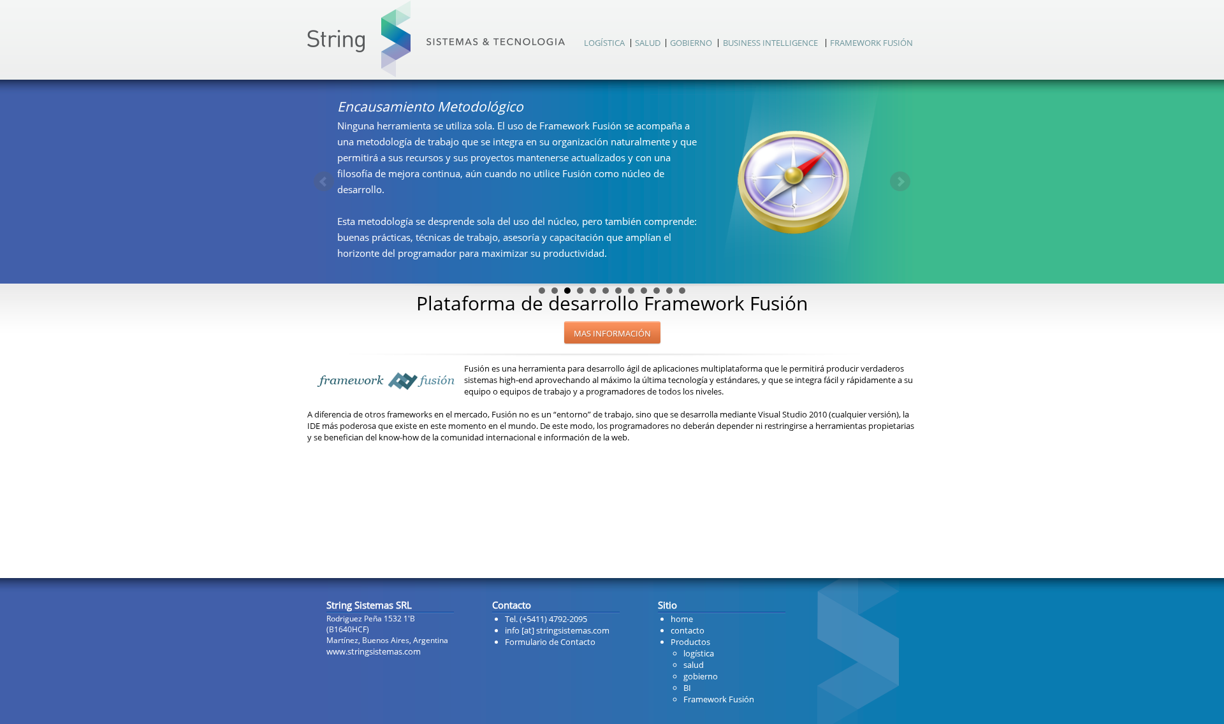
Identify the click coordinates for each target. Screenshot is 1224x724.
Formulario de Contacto (550, 642)
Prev (324, 181)
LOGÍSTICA (604, 42)
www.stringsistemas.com (373, 651)
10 (656, 290)
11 (669, 290)
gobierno (700, 676)
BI (687, 687)
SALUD (647, 42)
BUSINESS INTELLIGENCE (770, 42)
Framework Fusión (718, 699)
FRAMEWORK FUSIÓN (871, 42)
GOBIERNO (691, 42)
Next (900, 181)
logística (698, 653)
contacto (687, 630)
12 (682, 290)
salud (693, 664)
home (682, 619)
